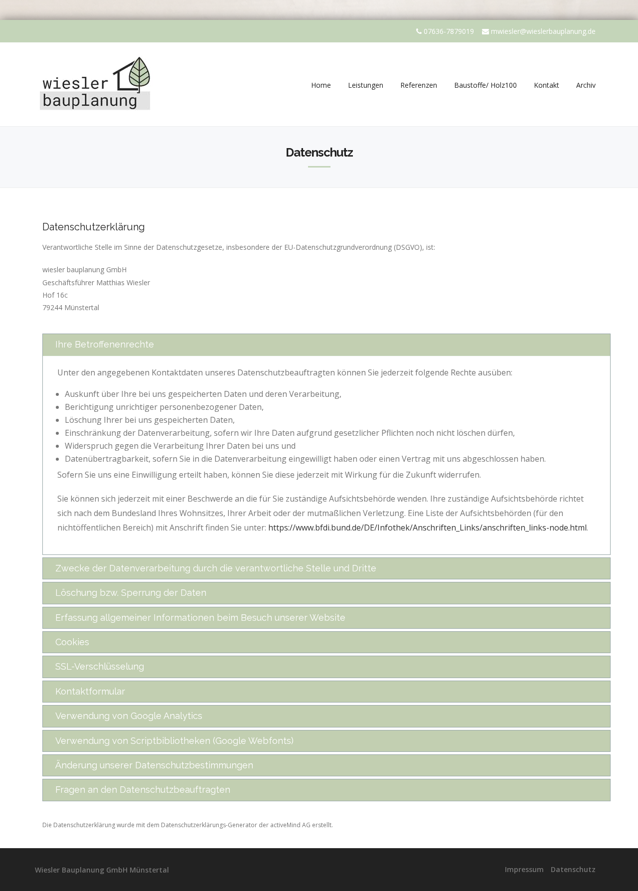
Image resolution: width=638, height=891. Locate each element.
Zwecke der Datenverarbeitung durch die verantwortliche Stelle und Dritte (215, 568)
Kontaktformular (90, 691)
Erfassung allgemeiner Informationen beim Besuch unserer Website (200, 617)
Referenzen (418, 85)
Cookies (72, 642)
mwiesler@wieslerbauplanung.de (543, 31)
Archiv (586, 85)
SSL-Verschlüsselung (99, 666)
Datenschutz (573, 869)
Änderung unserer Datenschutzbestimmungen (154, 765)
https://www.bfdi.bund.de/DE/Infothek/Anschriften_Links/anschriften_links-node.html (427, 527)
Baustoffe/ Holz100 (485, 85)
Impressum (524, 869)
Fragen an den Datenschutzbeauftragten (142, 789)
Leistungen (365, 85)
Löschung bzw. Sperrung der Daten (130, 592)
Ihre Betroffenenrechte (104, 344)
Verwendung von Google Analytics (128, 716)
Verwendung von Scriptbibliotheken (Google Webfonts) (174, 740)
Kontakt (546, 85)
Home (321, 85)
